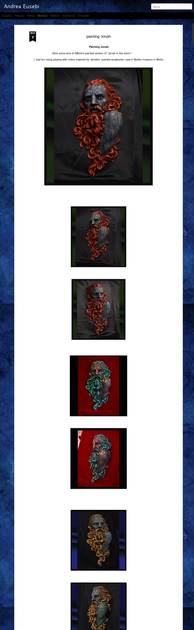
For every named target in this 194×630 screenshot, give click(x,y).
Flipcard (19, 15)
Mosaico (43, 15)
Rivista (31, 15)
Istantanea (68, 15)
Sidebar (54, 15)
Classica (7, 15)
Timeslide (83, 15)
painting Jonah (98, 36)
